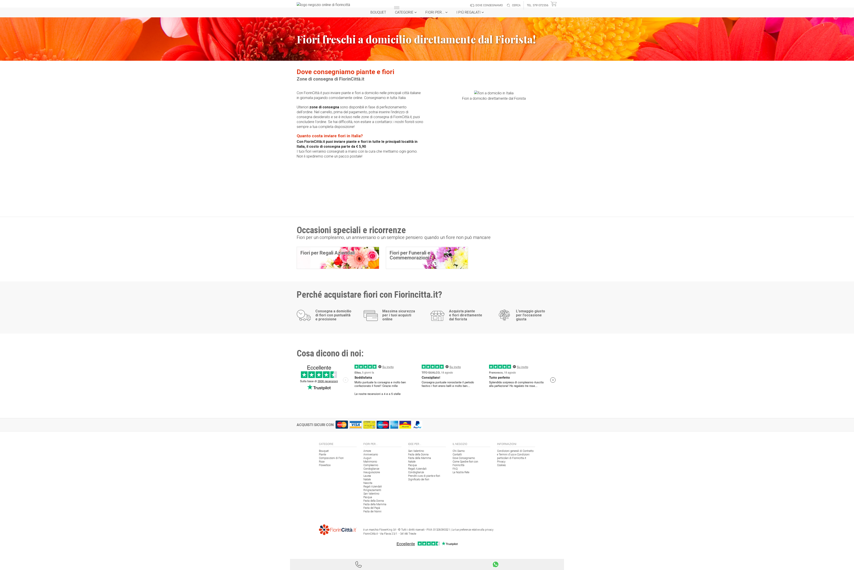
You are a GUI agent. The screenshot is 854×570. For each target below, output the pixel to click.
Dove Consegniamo (464, 458)
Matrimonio (370, 461)
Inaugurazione (371, 472)
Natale (367, 479)
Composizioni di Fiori (331, 458)
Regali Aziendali (372, 486)
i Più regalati (468, 12)
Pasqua (367, 497)
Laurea (367, 475)
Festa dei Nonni (372, 511)
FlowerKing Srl (387, 529)
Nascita (367, 483)
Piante (322, 454)
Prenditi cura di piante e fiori (424, 475)
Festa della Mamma (374, 504)
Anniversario (370, 454)
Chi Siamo (459, 451)
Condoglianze (371, 468)
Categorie (404, 12)
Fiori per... (435, 12)
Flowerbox (325, 465)
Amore (367, 451)
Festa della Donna (373, 500)
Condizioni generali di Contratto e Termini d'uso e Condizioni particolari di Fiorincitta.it (515, 454)
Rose (321, 461)
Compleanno (370, 465)
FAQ (455, 468)
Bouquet (378, 12)
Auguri (367, 458)
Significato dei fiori (418, 479)
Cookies (501, 465)
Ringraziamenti (372, 490)
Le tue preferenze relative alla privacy (472, 529)
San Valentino (371, 493)
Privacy (501, 461)
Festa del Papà (371, 507)
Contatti (457, 454)
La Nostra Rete (461, 472)
